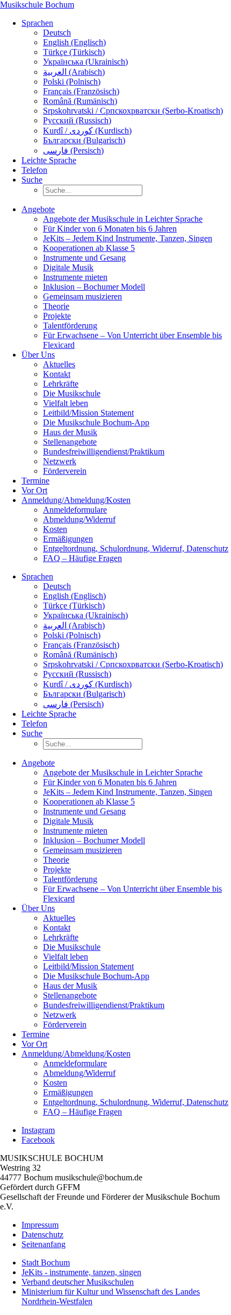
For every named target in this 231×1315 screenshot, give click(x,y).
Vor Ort (34, 490)
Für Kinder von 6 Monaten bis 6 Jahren (110, 228)
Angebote (38, 209)
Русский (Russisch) (77, 120)
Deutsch (57, 32)
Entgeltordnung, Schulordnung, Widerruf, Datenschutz (135, 548)
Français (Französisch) (81, 91)
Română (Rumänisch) (80, 101)
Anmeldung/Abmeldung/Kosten (76, 500)
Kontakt (56, 374)
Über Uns (38, 354)
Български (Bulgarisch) (84, 140)
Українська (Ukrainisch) (85, 61)
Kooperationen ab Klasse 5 (89, 248)
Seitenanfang (43, 1244)
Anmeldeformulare (75, 509)
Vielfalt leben (65, 403)
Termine (35, 480)
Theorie (56, 306)
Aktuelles (59, 364)
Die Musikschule (71, 393)
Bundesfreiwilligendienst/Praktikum (103, 451)
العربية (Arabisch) (74, 71)
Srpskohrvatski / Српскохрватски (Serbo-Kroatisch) (133, 110)
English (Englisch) (74, 42)
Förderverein (64, 470)
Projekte (57, 315)
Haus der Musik (70, 432)
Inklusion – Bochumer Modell (94, 286)
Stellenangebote (70, 441)
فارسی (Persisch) (73, 150)
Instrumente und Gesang (84, 257)
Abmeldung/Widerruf (79, 519)
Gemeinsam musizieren (82, 296)
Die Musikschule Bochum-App (96, 422)
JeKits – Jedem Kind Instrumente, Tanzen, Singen (127, 238)
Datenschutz (42, 1234)
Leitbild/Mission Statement (88, 412)
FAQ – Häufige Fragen (82, 558)
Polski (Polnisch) (71, 81)
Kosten (55, 529)
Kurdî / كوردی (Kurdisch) (87, 130)
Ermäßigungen (68, 538)
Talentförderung (70, 325)
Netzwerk (59, 461)
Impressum (40, 1224)
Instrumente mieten (75, 277)
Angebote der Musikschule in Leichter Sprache (123, 218)
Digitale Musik (68, 267)
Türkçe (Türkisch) (74, 52)
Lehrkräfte (60, 383)
